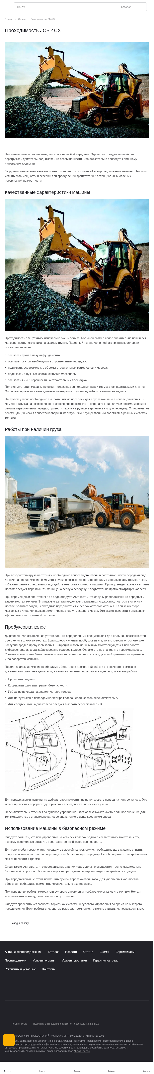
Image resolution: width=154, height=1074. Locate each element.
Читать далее (82, 1051)
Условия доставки (74, 960)
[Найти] (141, 6)
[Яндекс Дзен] (31, 989)
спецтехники (34, 338)
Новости (71, 951)
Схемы (104, 951)
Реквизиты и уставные (20, 969)
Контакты (48, 969)
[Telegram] (15, 989)
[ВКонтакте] (7, 989)
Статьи (88, 951)
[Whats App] (23, 989)
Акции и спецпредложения (23, 951)
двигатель (91, 575)
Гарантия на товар (105, 960)
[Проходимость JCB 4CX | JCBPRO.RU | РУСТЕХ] (77, 90)
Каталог (53, 951)
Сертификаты (125, 951)
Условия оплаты (44, 960)
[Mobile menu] (6, 7)
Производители (15, 960)
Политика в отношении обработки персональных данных (66, 1023)
